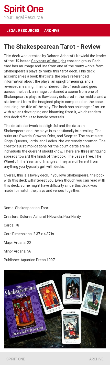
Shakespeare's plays (21, 71)
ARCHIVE (51, 31)
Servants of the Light (48, 61)
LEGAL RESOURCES (22, 31)
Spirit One (23, 9)
